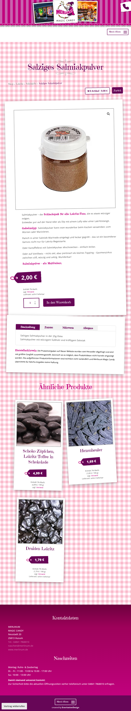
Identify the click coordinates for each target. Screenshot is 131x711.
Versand (30, 291)
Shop (10, 84)
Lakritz (19, 83)
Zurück (117, 90)
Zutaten (49, 327)
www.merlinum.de (18, 649)
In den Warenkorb (59, 302)
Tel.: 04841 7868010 (18, 641)
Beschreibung (28, 327)
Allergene (88, 327)
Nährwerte (68, 327)
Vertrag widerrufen (14, 706)
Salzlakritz (31, 83)
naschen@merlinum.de (20, 645)
